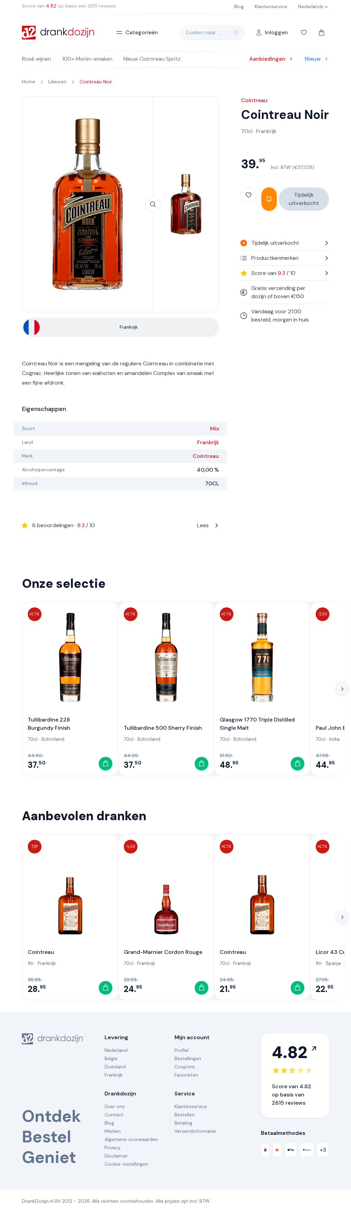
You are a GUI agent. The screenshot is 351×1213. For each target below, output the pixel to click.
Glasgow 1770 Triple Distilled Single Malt (257, 723)
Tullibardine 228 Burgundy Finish (49, 723)
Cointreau (206, 456)
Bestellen (184, 1115)
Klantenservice (190, 1106)
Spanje (333, 963)
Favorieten (186, 1075)
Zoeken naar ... (203, 32)
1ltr (31, 963)
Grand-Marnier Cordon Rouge (163, 952)
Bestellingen (187, 1058)
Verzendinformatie (195, 1131)
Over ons (115, 1106)
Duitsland (115, 1067)
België (111, 1058)
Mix (214, 428)
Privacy (113, 1147)
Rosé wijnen (36, 58)
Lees (120, 525)
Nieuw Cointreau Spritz (152, 58)
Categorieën (141, 32)
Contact (114, 1115)
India (334, 739)
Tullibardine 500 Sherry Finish (163, 727)
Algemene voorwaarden (131, 1139)
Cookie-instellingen (126, 1164)
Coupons (184, 1067)
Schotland (52, 739)
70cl (246, 131)
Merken (113, 1131)
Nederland (116, 1050)
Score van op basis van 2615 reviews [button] (69, 6)
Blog (109, 1123)
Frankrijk (208, 442)
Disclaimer (116, 1156)
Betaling (183, 1123)
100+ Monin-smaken (87, 58)
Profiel (181, 1050)
